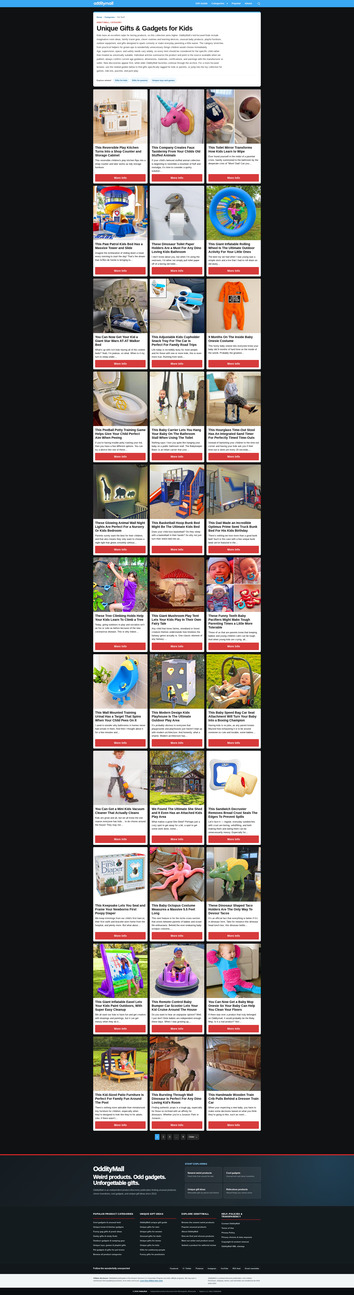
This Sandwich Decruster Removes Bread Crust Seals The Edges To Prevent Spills (232, 812)
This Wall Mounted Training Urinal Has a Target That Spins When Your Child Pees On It (118, 716)
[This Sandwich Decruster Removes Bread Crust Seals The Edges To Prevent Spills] (233, 778)
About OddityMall (190, 1231)
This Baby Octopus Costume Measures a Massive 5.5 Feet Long (173, 909)
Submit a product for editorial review (199, 1245)
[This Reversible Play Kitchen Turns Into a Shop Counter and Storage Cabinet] (120, 116)
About (248, 3)
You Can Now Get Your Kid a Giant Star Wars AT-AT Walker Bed (117, 341)
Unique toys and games (163, 80)
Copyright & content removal (235, 1242)
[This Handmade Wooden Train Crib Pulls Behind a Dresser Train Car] (233, 1064)
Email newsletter (252, 1268)
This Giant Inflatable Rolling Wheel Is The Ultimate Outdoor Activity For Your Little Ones (231, 248)
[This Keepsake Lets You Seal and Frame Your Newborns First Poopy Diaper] (120, 874)
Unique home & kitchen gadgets (108, 1227)
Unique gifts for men (149, 1227)
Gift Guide (202, 3)
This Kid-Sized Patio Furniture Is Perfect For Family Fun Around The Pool (119, 1098)
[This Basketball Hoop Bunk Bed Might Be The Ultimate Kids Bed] (177, 491)
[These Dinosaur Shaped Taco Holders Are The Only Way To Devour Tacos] (233, 874)
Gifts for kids (121, 80)
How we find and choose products (198, 1236)
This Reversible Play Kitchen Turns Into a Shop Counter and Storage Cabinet (118, 151)
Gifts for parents (140, 80)
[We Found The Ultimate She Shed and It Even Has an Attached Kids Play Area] (177, 778)
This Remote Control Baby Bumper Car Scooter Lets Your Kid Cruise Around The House (175, 1005)
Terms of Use (228, 1228)
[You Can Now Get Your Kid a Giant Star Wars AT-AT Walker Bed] (120, 306)
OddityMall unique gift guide (153, 1222)
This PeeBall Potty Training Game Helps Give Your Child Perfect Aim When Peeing (120, 433)
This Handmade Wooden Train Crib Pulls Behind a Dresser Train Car (233, 1098)
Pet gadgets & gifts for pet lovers (108, 1250)
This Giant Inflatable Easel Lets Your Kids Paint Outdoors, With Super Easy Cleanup (118, 1005)
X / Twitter (187, 1268)
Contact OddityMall (231, 1223)
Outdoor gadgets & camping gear (109, 1241)
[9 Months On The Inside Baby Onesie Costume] (233, 306)
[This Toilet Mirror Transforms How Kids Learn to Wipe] (233, 116)
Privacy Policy (228, 1233)
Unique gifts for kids (149, 1245)
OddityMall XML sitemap (233, 1246)
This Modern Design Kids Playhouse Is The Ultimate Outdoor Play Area (171, 716)
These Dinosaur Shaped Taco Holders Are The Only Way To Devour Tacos (230, 909)
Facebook (174, 1268)
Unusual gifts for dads (150, 1236)
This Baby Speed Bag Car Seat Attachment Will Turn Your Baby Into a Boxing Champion (232, 716)
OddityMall (108, 1169)
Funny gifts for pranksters (152, 1254)
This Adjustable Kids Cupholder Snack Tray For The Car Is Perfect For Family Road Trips (176, 341)
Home (99, 17)
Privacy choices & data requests (237, 1237)
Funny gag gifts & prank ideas (107, 1231)
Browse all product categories (107, 1254)
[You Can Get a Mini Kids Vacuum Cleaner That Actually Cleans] (120, 778)
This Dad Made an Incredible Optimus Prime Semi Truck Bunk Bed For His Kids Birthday (232, 526)
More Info (120, 177)
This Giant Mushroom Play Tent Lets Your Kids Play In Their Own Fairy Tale (176, 619)
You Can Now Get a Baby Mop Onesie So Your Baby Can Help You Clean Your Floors (231, 1005)
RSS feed (236, 1268)
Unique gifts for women (151, 1231)
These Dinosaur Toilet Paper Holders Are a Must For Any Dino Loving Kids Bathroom (176, 248)
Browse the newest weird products (198, 1222)
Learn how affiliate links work (151, 1281)
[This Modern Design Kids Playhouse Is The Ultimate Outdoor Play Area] (177, 681)
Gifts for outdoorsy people (152, 1250)
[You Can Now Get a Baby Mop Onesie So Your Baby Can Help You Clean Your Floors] (233, 971)
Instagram (212, 1268)
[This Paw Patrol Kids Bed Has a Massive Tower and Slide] (120, 213)
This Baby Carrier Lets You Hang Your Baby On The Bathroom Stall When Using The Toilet (176, 433)
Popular (236, 3)
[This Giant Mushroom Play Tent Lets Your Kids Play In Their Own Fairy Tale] (177, 584)
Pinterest (199, 1268)
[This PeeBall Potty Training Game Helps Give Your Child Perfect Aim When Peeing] (120, 399)
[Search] (259, 3)
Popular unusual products (194, 1227)
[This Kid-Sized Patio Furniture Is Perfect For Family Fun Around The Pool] (120, 1064)
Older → (193, 1137)
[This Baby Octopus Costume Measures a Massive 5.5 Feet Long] (177, 874)
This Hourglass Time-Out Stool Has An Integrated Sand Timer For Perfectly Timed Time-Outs (231, 433)
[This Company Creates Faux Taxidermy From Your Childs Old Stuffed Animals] (177, 116)
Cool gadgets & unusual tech (107, 1222)
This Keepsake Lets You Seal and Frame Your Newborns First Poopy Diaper (120, 909)
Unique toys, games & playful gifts (109, 1245)
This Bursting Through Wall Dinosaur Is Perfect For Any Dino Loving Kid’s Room (176, 1098)
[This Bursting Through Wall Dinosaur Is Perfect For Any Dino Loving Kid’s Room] (177, 1064)
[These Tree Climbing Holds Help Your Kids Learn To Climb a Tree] (120, 584)
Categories (217, 3)
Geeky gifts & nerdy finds (105, 1236)
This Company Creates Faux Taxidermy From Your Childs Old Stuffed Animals (176, 151)
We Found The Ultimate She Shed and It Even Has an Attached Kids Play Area (177, 812)
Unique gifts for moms (150, 1241)
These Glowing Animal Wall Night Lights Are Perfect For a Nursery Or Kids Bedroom (120, 526)
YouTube (224, 1268)
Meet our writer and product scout (198, 1241)
